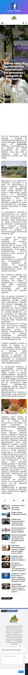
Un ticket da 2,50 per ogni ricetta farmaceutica (18, 507)
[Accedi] (23, 23)
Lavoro (14, 60)
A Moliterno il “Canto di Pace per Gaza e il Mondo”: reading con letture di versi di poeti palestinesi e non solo (18, 577)
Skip (16, 671)
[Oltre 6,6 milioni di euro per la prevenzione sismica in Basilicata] (6, 530)
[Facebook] (8, 647)
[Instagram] (16, 647)
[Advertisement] (14, 40)
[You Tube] (14, 647)
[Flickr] (12, 647)
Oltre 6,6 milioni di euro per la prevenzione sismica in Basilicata (18, 530)
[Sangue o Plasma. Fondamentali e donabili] (6, 514)
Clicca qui (18, 11)
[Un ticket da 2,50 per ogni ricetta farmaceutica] (6, 507)
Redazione (14, 93)
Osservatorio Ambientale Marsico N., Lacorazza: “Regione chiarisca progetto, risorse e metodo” (18, 549)
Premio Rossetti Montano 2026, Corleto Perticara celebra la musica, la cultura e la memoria (18, 587)
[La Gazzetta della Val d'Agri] (14, 17)
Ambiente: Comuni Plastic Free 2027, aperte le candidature (18, 558)
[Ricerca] (26, 23)
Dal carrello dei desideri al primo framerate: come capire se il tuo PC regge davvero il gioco (18, 538)
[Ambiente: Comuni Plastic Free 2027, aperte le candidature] (6, 558)
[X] (10, 647)
